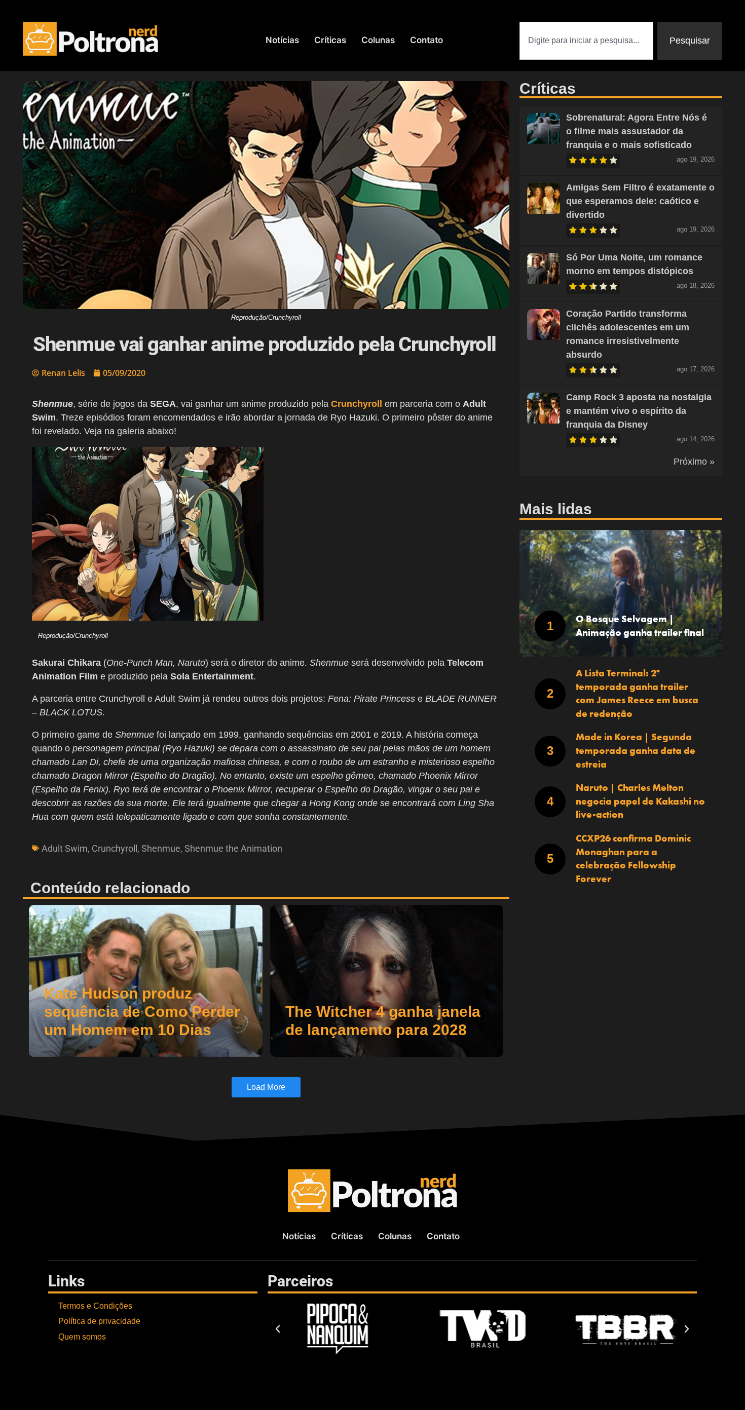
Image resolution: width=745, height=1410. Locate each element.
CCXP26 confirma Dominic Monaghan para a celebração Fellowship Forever (633, 858)
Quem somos (82, 1336)
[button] (266, 546)
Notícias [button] (282, 40)
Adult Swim (65, 848)
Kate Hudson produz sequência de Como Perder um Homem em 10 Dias (142, 1011)
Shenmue (160, 848)
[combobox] (586, 41)
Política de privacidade (99, 1321)
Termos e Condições (95, 1306)
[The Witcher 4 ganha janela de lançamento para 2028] (387, 981)
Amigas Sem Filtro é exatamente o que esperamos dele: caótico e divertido (640, 201)
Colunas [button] (378, 40)
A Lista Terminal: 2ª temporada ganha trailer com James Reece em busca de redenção (637, 693)
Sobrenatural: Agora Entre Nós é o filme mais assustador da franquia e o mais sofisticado (636, 131)
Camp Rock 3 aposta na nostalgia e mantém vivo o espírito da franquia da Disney (639, 411)
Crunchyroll (114, 848)
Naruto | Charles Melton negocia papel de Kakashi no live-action (640, 801)
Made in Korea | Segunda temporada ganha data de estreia (635, 750)
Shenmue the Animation (233, 848)
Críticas (330, 40)
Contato (426, 40)
